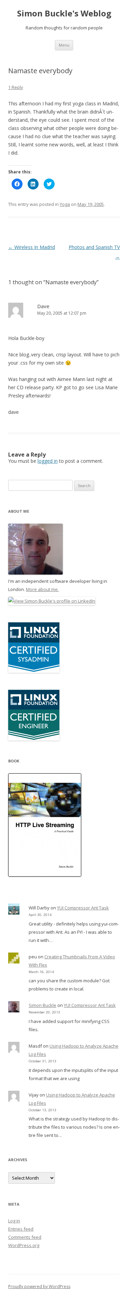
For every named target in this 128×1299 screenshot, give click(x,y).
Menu (64, 45)
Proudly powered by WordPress (39, 1286)
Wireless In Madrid (31, 247)
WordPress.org (23, 1245)
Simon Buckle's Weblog (64, 13)
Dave (43, 306)
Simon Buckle (42, 1005)
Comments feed (24, 1237)
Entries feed (20, 1229)
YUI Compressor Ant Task (83, 908)
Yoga (65, 204)
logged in (48, 461)
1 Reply (15, 87)
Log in (14, 1221)
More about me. (42, 589)
